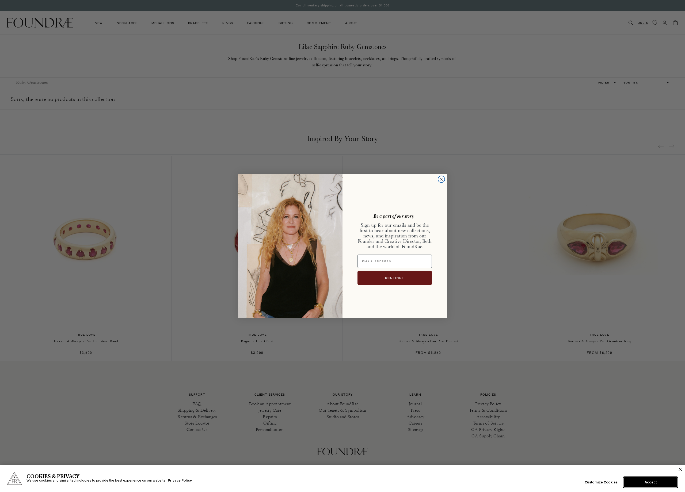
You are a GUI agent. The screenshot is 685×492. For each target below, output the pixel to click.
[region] (342, 478)
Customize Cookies (601, 482)
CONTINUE (394, 277)
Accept (651, 482)
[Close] (680, 469)
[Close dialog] (441, 179)
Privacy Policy (180, 480)
